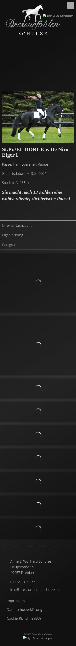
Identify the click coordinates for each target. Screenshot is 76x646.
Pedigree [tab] (9, 244)
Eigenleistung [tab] (12, 235)
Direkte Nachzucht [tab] (17, 225)
